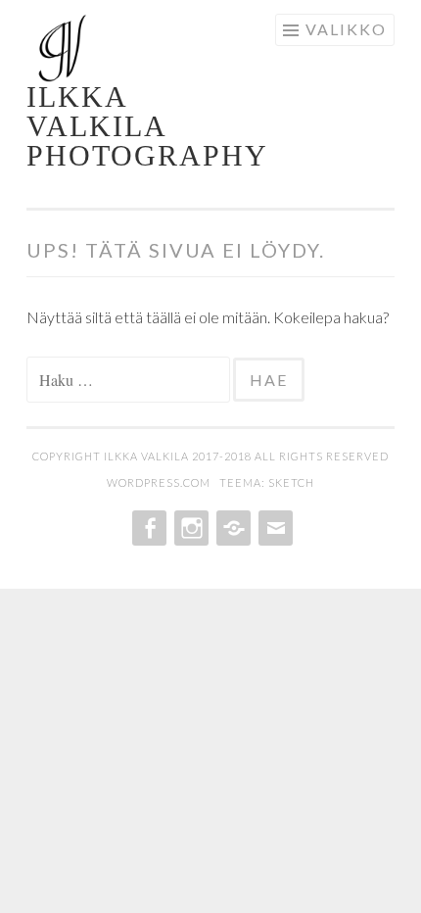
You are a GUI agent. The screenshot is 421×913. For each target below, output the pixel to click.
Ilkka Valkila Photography (147, 125)
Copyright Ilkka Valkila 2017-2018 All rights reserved (210, 456)
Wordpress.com (160, 482)
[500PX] (231, 528)
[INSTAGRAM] (189, 528)
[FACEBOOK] (147, 528)
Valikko (346, 29)
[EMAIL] (274, 528)
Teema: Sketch (266, 482)
